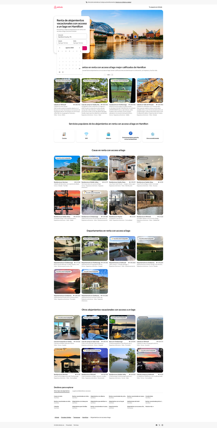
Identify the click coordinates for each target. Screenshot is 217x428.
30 (59, 72)
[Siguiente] (112, 74)
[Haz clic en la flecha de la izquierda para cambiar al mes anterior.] (59, 47)
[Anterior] (105, 74)
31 (62, 72)
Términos (76, 425)
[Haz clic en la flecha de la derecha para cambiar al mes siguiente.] (79, 47)
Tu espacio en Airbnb (155, 7)
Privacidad (69, 425)
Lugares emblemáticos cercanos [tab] (81, 391)
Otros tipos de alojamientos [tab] (62, 391)
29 (79, 68)
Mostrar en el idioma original (123, 2)
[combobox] (72, 37)
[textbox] (64, 43)
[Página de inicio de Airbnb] (58, 7)
